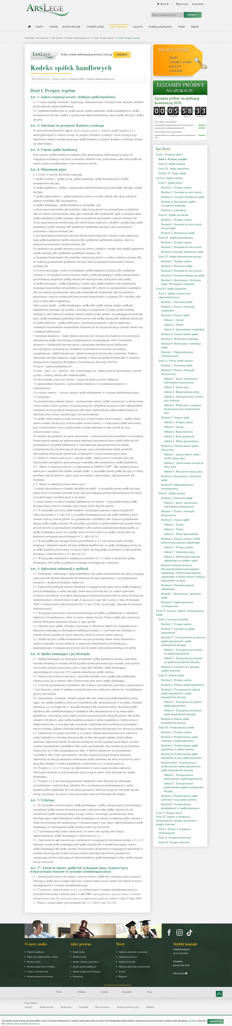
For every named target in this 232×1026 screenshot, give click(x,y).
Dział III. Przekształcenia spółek (176, 727)
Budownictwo (47, 1007)
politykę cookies (12, 1023)
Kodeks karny (79, 951)
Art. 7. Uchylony (42, 800)
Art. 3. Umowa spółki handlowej (53, 150)
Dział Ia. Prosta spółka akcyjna (175, 360)
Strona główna (42, 37)
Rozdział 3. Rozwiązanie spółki (178, 233)
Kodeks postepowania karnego (40, 976)
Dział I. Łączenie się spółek (173, 619)
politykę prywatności (30, 1023)
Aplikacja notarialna (127, 961)
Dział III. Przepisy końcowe (173, 842)
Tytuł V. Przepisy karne (169, 813)
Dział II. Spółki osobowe (171, 164)
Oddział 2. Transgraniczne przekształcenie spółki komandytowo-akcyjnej (184, 787)
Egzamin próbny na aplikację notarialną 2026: (170, 128)
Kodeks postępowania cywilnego (41, 966)
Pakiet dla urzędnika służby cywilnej (42, 956)
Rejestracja (182, 4)
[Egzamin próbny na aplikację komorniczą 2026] (180, 88)
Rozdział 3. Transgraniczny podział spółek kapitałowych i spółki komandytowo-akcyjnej (180, 693)
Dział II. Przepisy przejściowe (174, 837)
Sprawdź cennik (173, 49)
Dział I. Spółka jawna (170, 182)
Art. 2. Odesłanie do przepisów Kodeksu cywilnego (67, 126)
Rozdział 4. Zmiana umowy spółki (179, 334)
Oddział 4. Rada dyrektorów (179, 436)
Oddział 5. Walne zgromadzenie (181, 441)
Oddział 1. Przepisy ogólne (178, 422)
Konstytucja (78, 976)
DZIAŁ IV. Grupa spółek (172, 173)
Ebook (194, 27)
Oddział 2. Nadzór (174, 324)
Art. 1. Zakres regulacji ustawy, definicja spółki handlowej (72, 97)
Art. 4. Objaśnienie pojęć (48, 170)
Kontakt (104, 991)
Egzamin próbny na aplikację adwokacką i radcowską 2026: (174, 125)
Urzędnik (83, 1007)
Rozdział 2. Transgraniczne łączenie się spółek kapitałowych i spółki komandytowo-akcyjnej (183, 641)
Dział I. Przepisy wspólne (129, 37)
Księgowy (123, 976)
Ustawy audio (95, 27)
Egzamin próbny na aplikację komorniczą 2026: (177, 100)
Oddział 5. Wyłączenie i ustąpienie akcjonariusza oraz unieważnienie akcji (182, 409)
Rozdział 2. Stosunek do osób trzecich (181, 192)
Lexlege (29, 1007)
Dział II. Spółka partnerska (173, 215)
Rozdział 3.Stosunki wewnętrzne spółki (182, 251)
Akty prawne (118, 27)
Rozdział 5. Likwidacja (173, 210)
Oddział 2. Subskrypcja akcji (179, 552)
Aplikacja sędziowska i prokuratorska (134, 966)
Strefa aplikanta (160, 27)
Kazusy (138, 27)
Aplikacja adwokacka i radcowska (133, 951)
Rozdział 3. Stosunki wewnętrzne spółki (182, 197)
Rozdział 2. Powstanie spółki (176, 266)
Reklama (81, 991)
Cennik (53, 27)
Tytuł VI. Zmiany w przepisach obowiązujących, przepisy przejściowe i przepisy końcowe (176, 820)
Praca (149, 991)
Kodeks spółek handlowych (78, 37)
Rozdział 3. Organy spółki (175, 315)
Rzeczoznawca (102, 1007)
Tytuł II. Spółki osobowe (169, 178)
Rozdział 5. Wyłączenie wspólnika (179, 338)
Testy (39, 27)
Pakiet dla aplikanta (35, 951)
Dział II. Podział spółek (171, 675)
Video (181, 27)
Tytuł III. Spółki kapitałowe (171, 288)
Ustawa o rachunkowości (37, 971)
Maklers (150, 1007)
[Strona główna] (29, 27)
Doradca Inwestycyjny (128, 1007)
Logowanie (198, 4)
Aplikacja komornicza (128, 956)
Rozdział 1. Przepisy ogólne (176, 187)
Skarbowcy (66, 1007)
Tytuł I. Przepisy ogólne (104, 37)
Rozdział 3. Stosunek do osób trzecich (181, 270)
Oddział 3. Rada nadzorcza (178, 431)
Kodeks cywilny (34, 961)
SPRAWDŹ (122, 55)
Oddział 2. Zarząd (173, 427)
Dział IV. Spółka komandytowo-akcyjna (180, 256)
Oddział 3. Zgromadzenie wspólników (184, 329)
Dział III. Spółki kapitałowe (173, 168)
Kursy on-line (71, 27)
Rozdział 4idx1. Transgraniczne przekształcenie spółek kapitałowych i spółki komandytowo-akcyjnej (181, 766)
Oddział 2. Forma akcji (176, 387)
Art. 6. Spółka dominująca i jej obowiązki (60, 654)
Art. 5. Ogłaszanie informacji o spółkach (59, 569)
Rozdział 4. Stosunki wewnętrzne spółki (182, 275)
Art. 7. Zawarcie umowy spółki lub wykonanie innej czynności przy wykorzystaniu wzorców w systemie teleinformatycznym (79, 870)
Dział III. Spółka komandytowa (175, 237)
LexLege (176, 71)
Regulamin (127, 991)
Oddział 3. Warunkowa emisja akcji (183, 471)
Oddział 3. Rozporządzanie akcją (181, 392)
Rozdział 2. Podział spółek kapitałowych (182, 684)
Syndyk (122, 971)
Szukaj (192, 15)
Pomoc (59, 991)
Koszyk (163, 4)
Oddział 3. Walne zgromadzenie (181, 534)
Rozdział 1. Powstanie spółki (176, 302)
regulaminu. (192, 1020)
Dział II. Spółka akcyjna (171, 493)
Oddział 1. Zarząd (173, 320)
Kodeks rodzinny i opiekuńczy (86, 961)
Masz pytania (179, 973)
